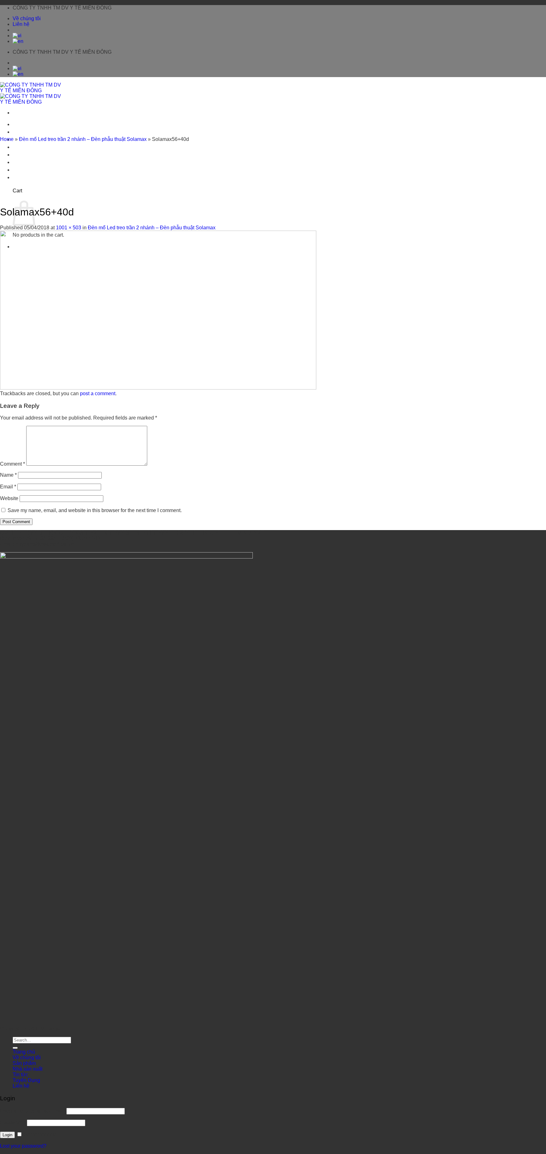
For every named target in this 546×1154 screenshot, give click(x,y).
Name (8, 475)
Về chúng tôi (27, 18)
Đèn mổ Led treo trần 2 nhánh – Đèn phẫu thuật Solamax (83, 139)
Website (9, 498)
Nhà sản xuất (27, 147)
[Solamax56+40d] (158, 387)
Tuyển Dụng (26, 162)
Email (8, 486)
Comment (12, 464)
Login (7, 1135)
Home (7, 139)
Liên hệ (21, 24)
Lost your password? (23, 1146)
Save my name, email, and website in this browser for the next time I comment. (95, 510)
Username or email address (32, 1111)
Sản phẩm (24, 1063)
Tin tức (20, 154)
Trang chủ (24, 124)
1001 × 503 (68, 227)
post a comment (97, 393)
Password (13, 1122)
